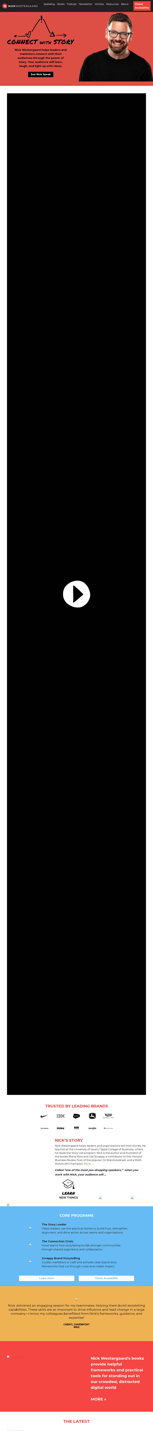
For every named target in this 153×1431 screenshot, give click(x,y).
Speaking (49, 4)
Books (61, 4)
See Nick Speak (41, 74)
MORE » (98, 1399)
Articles (99, 4)
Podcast (72, 4)
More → (89, 1163)
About (125, 4)
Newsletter (85, 4)
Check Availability (142, 6)
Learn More (46, 1278)
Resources (112, 4)
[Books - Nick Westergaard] (16, 1357)
